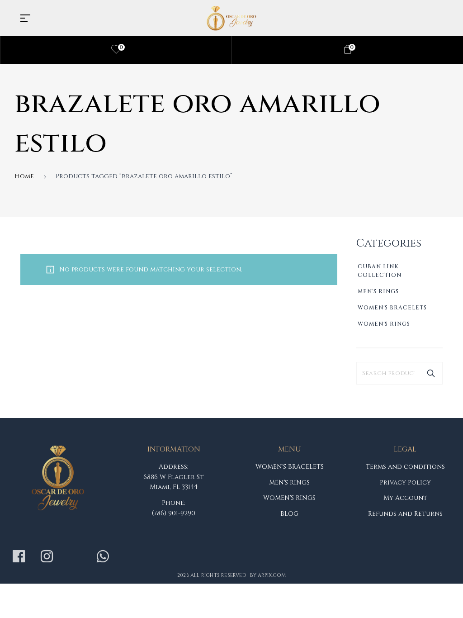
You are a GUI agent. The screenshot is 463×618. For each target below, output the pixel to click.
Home (24, 176)
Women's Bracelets (392, 307)
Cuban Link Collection (380, 271)
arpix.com (272, 575)
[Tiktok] (75, 556)
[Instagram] (47, 556)
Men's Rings (378, 291)
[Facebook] (19, 556)
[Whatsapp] (103, 556)
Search (431, 373)
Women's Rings (384, 324)
